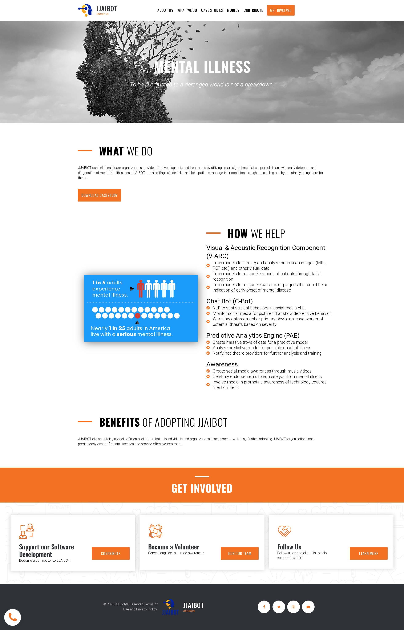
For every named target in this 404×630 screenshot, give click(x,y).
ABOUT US (165, 10)
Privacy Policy (146, 609)
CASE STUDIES (212, 10)
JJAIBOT (107, 8)
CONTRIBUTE (253, 10)
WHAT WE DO (187, 10)
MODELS (233, 10)
